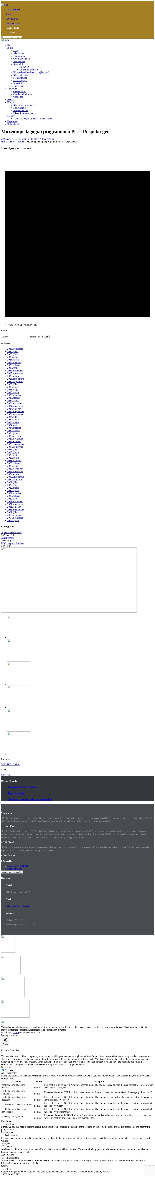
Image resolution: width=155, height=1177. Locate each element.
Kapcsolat (12, 121)
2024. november (15, 406)
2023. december (15, 436)
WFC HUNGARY (10, 764)
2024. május (13, 422)
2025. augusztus (15, 381)
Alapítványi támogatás (12, 872)
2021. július (12, 512)
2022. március (14, 493)
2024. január (13, 433)
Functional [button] (6, 1121)
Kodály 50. (24, 67)
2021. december (15, 501)
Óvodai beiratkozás (22, 94)
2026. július (12, 351)
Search (45, 337)
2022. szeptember (15, 477)
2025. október (14, 376)
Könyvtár (11, 102)
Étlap (15, 50)
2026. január (13, 368)
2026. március (14, 362)
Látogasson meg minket (22, 787)
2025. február (13, 398)
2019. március (14, 515)
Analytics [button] (5, 1143)
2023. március (14, 460)
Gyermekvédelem (21, 58)
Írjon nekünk (16, 793)
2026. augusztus (15, 348)
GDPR (16, 1032)
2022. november (15, 471)
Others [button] (4, 1166)
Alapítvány (18, 53)
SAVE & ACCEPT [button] (10, 1174)
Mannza (11, 116)
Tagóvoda (12, 88)
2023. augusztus (15, 447)
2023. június (13, 452)
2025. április (13, 392)
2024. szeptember (15, 411)
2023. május (13, 455)
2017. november (15, 517)
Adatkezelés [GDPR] (17, 866)
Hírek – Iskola (30, 139)
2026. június (13, 354)
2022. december (15, 468)
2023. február (13, 463)
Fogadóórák (19, 56)
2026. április (13, 359)
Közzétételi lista (20, 75)
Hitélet (10, 99)
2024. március (14, 427)
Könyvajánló (19, 107)
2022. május (13, 487)
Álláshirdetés (7, 538)
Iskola (10, 47)
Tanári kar (18, 86)
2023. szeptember (15, 444)
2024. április (13, 425)
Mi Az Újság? (20, 80)
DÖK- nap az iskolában (12, 543)
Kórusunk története (28, 69)
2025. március (14, 395)
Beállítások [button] (6, 1032)
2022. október (14, 474)
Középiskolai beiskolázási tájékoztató (31, 72)
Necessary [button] (6, 1067)
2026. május (13, 357)
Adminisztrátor (47, 139)
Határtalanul (13, 124)
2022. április (13, 490)
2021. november (15, 504)
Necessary (10, 1070)
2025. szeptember (15, 378)
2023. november (15, 438)
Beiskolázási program (11, 37)
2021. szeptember (15, 509)
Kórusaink (18, 64)
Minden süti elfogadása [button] (30, 1032)
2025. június (13, 387)
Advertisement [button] (8, 1154)
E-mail (9, 14)
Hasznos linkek (20, 110)
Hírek (10, 45)
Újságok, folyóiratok (23, 113)
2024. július (12, 417)
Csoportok (18, 97)
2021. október (14, 507)
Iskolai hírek (19, 61)
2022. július (12, 482)
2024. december (15, 403)
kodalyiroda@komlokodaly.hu (18, 906)
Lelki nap (5, 774)
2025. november (15, 373)
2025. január (13, 400)
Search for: (35, 336)
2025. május (13, 389)
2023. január (13, 466)
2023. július (12, 449)
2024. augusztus (15, 414)
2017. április (13, 520)
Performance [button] (7, 1132)
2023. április (13, 457)
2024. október (14, 408)
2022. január (13, 498)
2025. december (15, 370)
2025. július (12, 384)
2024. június (13, 419)
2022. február (13, 496)
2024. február (13, 430)
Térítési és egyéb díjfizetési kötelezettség (32, 118)
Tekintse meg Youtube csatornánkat (30, 799)
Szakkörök (18, 83)
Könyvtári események (23, 105)
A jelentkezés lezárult (11, 532)
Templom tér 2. (13, 23)
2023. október (14, 441)
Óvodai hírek (19, 91)
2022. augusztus (15, 479)
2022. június (13, 485)
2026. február (13, 365)
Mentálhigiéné (20, 77)
